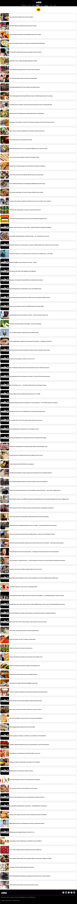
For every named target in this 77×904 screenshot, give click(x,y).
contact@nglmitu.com (31, 897)
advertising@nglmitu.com (22, 897)
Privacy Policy (3, 897)
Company (16, 897)
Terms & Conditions (10, 897)
